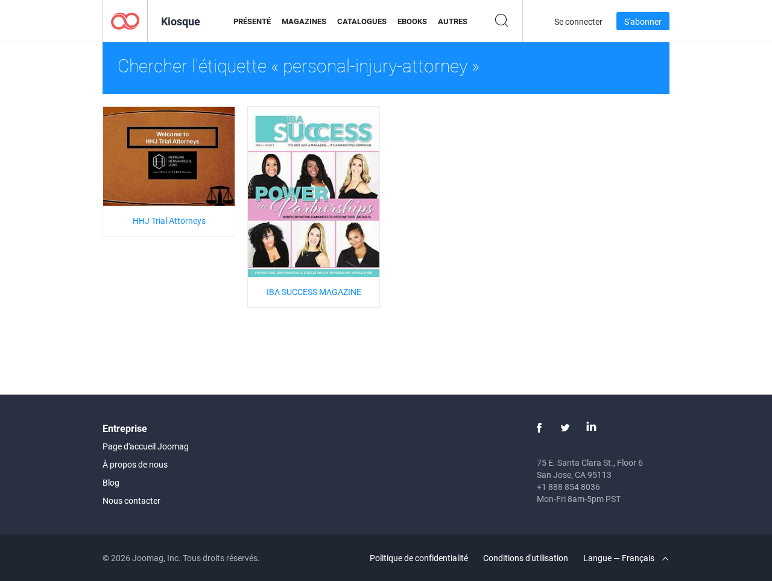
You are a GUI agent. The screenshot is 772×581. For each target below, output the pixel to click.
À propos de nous (135, 464)
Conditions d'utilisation (525, 558)
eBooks (412, 21)
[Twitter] (565, 428)
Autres (452, 21)
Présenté (252, 21)
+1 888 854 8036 (568, 486)
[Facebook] (539, 428)
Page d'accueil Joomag (146, 446)
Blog (111, 482)
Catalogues (362, 21)
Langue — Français (619, 558)
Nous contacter (131, 500)
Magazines (304, 21)
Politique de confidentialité (419, 558)
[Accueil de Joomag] (125, 20)
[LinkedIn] (591, 428)
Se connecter (578, 21)
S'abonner (643, 21)
